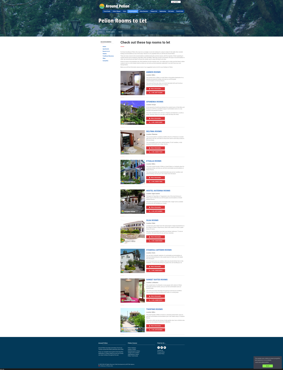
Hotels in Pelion (132, 349)
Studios (105, 53)
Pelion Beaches (144, 11)
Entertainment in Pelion (134, 351)
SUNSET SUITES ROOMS (157, 279)
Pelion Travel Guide (133, 356)
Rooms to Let (106, 51)
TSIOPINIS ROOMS (154, 309)
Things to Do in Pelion (133, 352)
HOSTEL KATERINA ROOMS (158, 191)
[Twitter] (161, 347)
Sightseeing (163, 11)
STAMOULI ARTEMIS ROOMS (159, 250)
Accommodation (133, 11)
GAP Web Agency (130, 364)
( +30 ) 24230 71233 (156, 152)
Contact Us (160, 350)
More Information (156, 88)
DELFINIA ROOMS (154, 131)
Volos (124, 11)
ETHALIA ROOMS (153, 161)
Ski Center (171, 11)
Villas (104, 58)
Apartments (106, 49)
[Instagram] (165, 347)
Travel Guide (107, 11)
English (176, 2)
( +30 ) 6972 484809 (156, 211)
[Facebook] (158, 347)
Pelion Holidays (132, 348)
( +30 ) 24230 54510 (156, 270)
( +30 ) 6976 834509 (156, 329)
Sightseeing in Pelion (133, 354)
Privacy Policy (161, 352)
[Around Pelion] (115, 8)
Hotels (104, 46)
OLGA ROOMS (152, 220)
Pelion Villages (117, 11)
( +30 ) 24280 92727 (156, 300)
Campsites (105, 60)
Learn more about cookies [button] (262, 362)
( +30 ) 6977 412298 (156, 92)
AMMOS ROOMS (153, 72)
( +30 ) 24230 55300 (156, 241)
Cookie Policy (160, 353)
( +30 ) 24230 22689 (156, 122)
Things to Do (153, 11)
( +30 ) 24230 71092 (156, 181)
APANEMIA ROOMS (154, 102)
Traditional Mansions (108, 56)
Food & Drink (179, 11)
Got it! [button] (267, 366)
